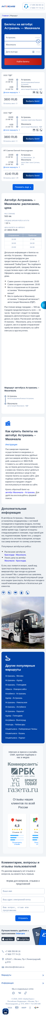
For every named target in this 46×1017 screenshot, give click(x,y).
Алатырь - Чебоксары (15, 725)
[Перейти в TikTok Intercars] (25, 993)
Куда (38, 44)
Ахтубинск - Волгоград (15, 720)
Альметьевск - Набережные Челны (21, 729)
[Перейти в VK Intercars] (19, 993)
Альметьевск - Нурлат (15, 738)
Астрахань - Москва (14, 676)
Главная (5, 15)
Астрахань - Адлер (13, 680)
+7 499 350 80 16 (36, 5)
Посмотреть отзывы (17, 843)
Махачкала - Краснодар (15, 561)
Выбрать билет (33, 101)
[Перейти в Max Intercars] (13, 993)
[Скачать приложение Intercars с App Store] (8, 939)
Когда (38, 52)
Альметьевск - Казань (15, 733)
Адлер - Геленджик (13, 716)
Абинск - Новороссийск (15, 689)
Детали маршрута (10, 92)
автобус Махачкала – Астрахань (20, 492)
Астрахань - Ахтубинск (15, 707)
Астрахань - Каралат (14, 711)
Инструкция (11, 444)
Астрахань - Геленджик (15, 685)
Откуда (37, 37)
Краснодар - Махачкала (15, 555)
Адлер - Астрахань (13, 698)
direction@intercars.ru (14, 967)
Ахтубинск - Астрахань (15, 694)
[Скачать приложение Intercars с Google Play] (23, 939)
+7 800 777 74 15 (36, 8)
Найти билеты (23, 62)
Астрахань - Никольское (16, 702)
